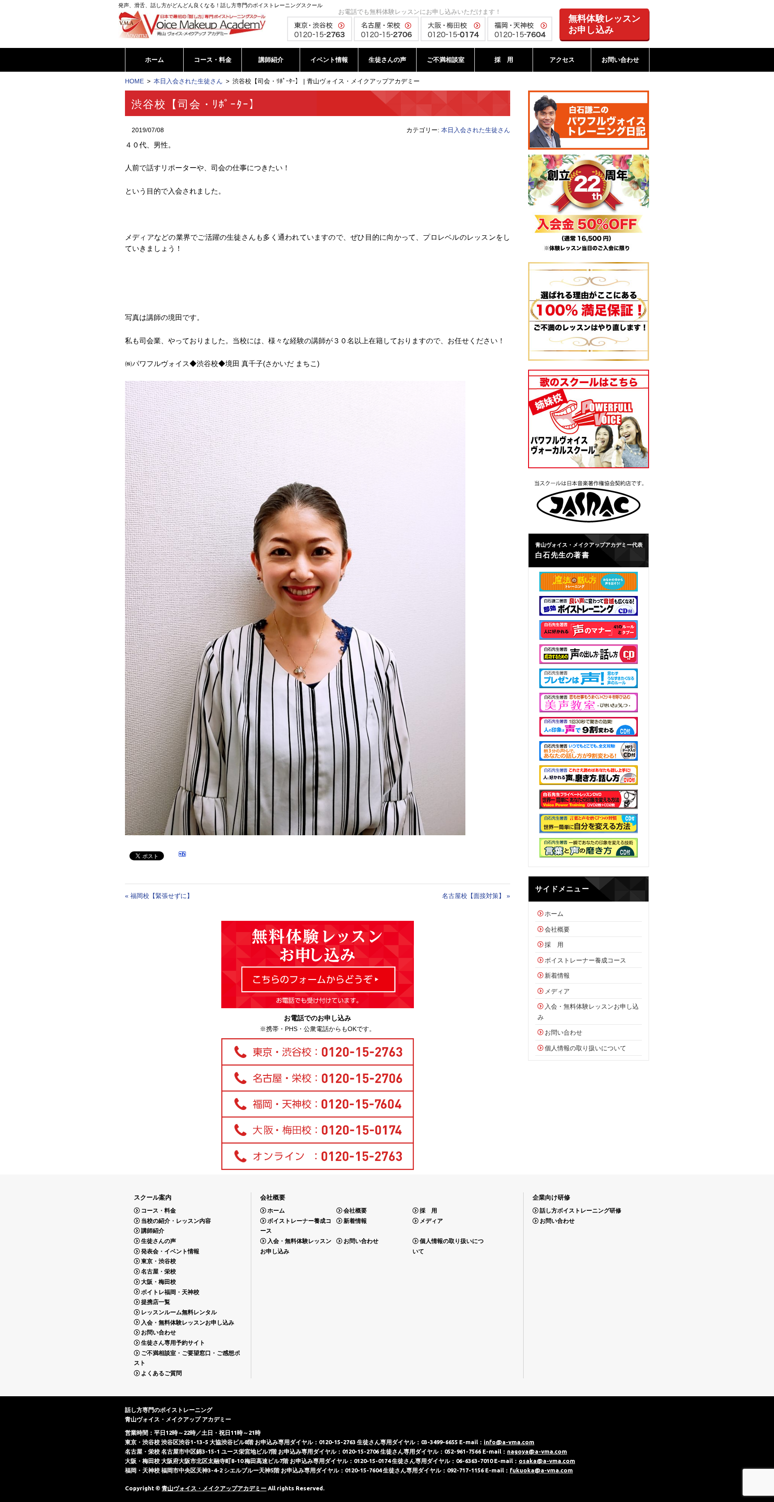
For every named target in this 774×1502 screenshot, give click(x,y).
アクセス (562, 59)
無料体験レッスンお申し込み (604, 24)
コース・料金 (213, 59)
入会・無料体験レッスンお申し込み (187, 1322)
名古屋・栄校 (158, 1271)
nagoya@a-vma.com (537, 1451)
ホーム (154, 59)
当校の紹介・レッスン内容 (176, 1220)
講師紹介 (271, 59)
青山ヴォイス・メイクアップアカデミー (214, 1488)
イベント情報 (329, 59)
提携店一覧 (155, 1302)
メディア (557, 991)
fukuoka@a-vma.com (541, 1470)
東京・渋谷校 (158, 1261)
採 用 (503, 59)
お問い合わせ (620, 59)
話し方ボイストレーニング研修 (580, 1210)
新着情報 (557, 975)
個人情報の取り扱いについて (585, 1048)
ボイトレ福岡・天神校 (170, 1291)
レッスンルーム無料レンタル (179, 1312)
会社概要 (557, 929)
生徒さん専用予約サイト (173, 1342)
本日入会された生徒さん (188, 81)
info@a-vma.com (509, 1442)
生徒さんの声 (387, 59)
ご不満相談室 (445, 59)
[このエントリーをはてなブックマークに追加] (182, 855)
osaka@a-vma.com (547, 1461)
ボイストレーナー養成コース (585, 960)
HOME (134, 81)
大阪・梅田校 (158, 1281)
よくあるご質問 (161, 1373)
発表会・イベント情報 (170, 1251)
